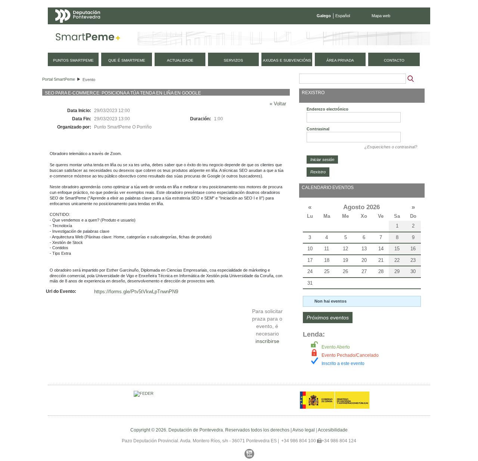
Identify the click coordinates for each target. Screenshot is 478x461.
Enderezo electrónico (327, 109)
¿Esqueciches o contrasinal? (390, 147)
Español (342, 15)
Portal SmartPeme (58, 79)
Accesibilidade (333, 430)
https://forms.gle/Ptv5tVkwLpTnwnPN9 (136, 291)
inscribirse (267, 341)
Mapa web (381, 15)
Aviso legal (303, 430)
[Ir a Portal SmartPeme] (88, 38)
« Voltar (278, 103)
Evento (89, 79)
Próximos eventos (328, 318)
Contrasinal (318, 129)
